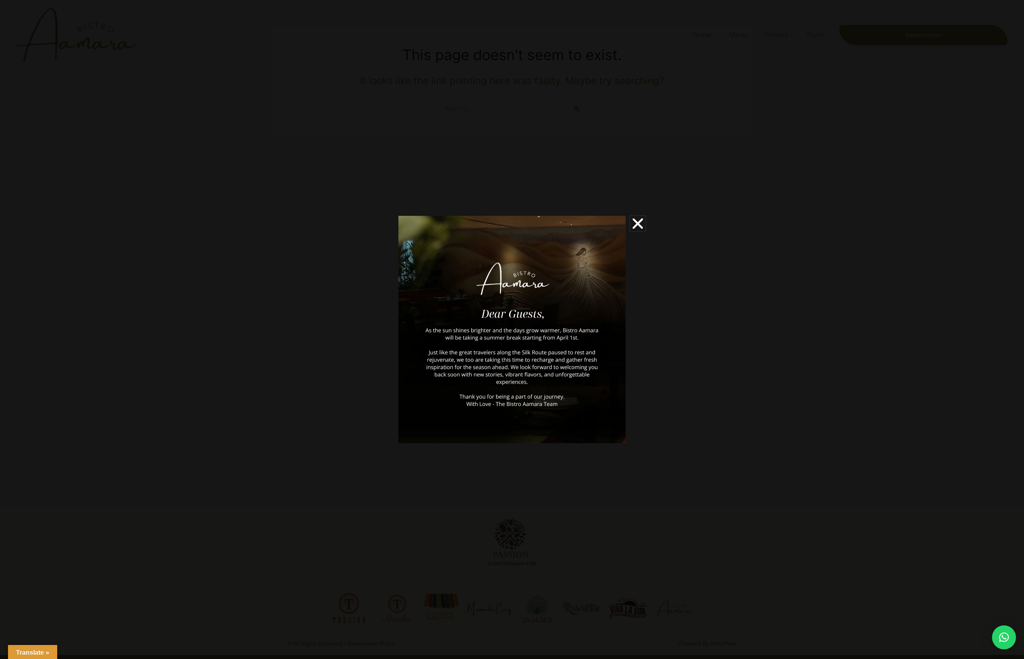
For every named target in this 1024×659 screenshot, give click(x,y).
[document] (512, 329)
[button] (1004, 637)
